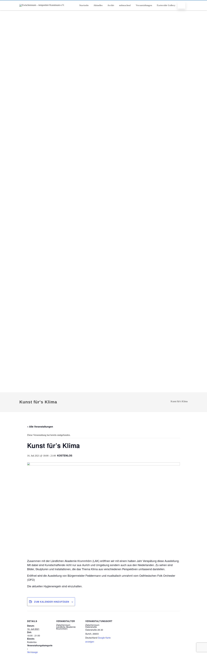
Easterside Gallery (166, 5)
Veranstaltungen (144, 5)
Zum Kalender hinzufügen (51, 601)
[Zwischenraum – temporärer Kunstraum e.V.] (41, 5)
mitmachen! (125, 5)
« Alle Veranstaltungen (40, 426)
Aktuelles (98, 5)
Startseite (84, 5)
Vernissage (32, 652)
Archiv (110, 5)
